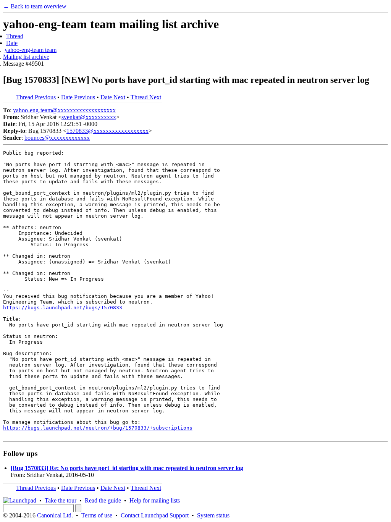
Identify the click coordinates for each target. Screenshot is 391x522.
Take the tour (60, 500)
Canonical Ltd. (55, 515)
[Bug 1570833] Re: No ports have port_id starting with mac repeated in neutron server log (127, 468)
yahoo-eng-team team (31, 50)
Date (12, 43)
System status (213, 515)
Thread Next (146, 97)
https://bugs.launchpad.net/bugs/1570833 (62, 307)
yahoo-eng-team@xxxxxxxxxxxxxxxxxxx (64, 110)
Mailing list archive (26, 56)
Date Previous (78, 97)
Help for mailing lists (154, 500)
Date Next (112, 97)
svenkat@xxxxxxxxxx (88, 117)
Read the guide (103, 500)
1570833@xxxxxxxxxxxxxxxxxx (107, 131)
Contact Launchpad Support (155, 515)
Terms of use (96, 515)
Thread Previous (36, 97)
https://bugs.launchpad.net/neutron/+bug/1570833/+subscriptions (97, 428)
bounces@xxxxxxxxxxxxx (57, 137)
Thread (14, 36)
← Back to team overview (34, 6)
